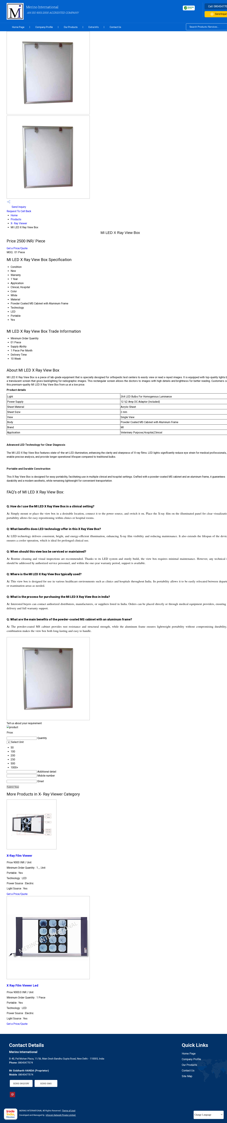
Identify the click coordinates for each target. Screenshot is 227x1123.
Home (14, 215)
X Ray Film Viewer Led (22, 985)
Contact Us (115, 27)
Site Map (187, 1076)
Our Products (71, 27)
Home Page (18, 27)
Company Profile (44, 27)
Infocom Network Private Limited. (61, 1115)
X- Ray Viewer (19, 223)
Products (16, 219)
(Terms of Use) (68, 1111)
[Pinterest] (12, 1096)
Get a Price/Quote (17, 248)
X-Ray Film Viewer (19, 856)
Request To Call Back (19, 211)
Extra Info (94, 27)
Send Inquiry (18, 206)
